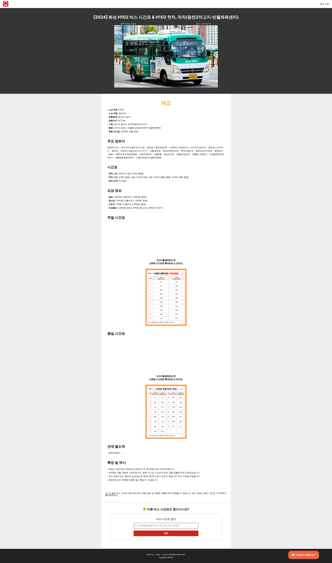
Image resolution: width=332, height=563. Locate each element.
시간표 (112, 167)
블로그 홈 (324, 4)
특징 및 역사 (116, 463)
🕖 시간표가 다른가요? (304, 555)
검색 (166, 533)
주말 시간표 (116, 217)
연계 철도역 (116, 446)
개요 (166, 103)
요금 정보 (114, 190)
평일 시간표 (116, 333)
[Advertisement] (166, 240)
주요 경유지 (116, 141)
